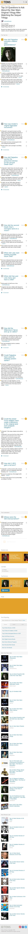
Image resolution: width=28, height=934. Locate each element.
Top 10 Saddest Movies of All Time (16, 845)
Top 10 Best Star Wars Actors (15, 753)
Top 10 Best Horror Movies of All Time (17, 914)
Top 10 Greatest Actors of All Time (16, 827)
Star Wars (13, 5)
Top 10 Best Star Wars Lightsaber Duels (15, 683)
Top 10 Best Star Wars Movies (15, 666)
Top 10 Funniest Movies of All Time (16, 871)
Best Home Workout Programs (9, 642)
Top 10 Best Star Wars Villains (15, 700)
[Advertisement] (14, 107)
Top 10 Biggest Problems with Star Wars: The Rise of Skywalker (17, 780)
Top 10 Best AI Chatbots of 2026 (9, 630)
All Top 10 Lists (3, 5)
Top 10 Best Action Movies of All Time (17, 879)
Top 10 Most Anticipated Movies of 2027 (11, 633)
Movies (9, 5)
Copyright (10, 930)
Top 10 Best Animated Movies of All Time (15, 906)
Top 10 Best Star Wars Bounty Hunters (15, 744)
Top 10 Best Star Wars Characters (15, 657)
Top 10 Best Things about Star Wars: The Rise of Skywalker (16, 771)
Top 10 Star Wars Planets (16, 726)
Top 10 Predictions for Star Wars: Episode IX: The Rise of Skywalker (17, 797)
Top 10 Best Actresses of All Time (17, 897)
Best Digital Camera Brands (8, 639)
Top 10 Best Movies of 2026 (8, 627)
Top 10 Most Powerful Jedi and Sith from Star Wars (17, 718)
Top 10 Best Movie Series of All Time (16, 862)
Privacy (6, 930)
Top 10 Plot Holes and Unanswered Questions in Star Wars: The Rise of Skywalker (16, 763)
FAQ (14, 930)
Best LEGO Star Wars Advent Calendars (15, 805)
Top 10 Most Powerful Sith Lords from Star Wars (16, 674)
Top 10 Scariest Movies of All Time (16, 836)
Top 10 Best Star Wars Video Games (15, 709)
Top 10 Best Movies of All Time (16, 819)
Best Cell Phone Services (8, 636)
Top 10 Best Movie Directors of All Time (15, 853)
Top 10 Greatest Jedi (15, 691)
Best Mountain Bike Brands (8, 644)
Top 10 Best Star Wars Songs (15, 735)
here (24, 620)
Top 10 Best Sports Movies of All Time (17, 888)
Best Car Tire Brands (7, 647)
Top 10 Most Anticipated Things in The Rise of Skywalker (16, 789)
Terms (2, 930)
